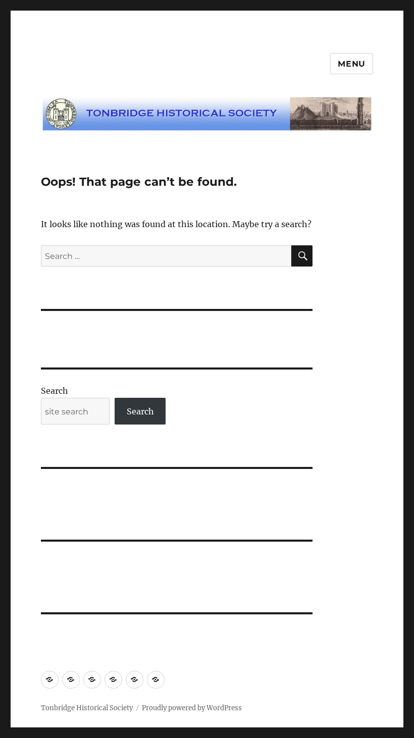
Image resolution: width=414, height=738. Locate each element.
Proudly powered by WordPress (192, 708)
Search (54, 391)
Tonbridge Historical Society (87, 708)
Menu (352, 64)
